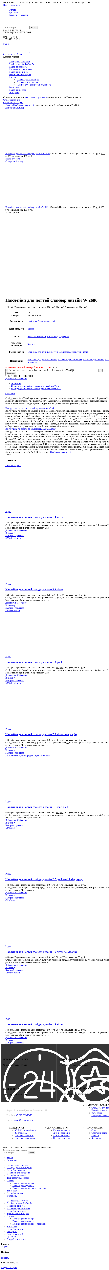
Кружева (32, 344)
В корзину (11, 373)
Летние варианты (61, 1130)
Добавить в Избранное (16, 378)
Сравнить (11, 1236)
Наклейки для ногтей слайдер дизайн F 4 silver (34, 1024)
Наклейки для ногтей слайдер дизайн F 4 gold (33, 661)
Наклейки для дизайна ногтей (42, 359)
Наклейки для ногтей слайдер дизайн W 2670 (27, 153)
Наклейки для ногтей (93, 359)
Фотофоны (96, 1113)
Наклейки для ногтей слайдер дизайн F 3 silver (34, 589)
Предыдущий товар (14, 107)
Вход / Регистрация (16, 1239)
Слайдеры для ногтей (23, 105)
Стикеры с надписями (25, 1138)
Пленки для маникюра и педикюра (34, 85)
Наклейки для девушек (58, 336)
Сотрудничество (99, 1133)
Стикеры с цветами (24, 1135)
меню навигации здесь (36, 97)
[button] (10, 533)
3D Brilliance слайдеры (25, 1130)
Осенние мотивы (61, 1138)
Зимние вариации (61, 1133)
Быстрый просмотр (14, 535)
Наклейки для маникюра (70, 359)
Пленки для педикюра (27, 82)
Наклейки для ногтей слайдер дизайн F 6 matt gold (36, 806)
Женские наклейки (37, 336)
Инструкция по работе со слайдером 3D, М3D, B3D (36, 388)
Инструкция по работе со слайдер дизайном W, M (35, 386)
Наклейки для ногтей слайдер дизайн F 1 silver (34, 517)
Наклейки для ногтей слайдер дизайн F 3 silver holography (41, 734)
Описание (16, 383)
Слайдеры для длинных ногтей (43, 352)
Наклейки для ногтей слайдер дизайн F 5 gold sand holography (44, 879)
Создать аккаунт (9, 1267)
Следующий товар (14, 161)
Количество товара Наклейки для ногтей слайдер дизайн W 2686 (40, 370)
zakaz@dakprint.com (23, 1120)
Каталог (95, 1135)
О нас (94, 1130)
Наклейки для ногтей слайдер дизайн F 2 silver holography (41, 951)
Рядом (8, 511)
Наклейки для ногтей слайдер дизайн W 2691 (27, 207)
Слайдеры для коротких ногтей (74, 352)
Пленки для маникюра (28, 79)
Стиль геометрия (61, 1135)
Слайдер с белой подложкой (41, 321)
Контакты (96, 1138)
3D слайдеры (21, 1133)
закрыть (5, 1246)
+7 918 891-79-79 (24, 1115)
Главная (9, 105)
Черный (31, 329)
